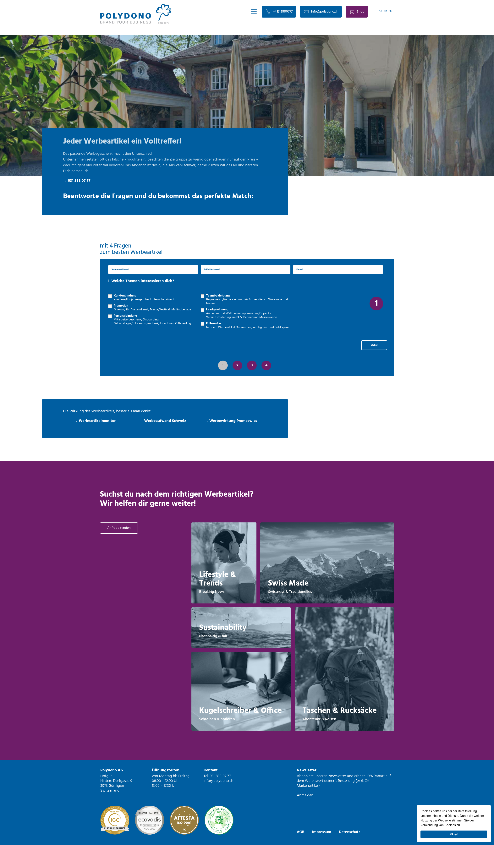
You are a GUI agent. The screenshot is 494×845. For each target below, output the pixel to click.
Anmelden (305, 795)
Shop (360, 11)
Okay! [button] (454, 834)
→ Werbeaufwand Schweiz (162, 421)
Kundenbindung (144, 298)
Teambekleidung (247, 299)
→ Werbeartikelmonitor (95, 421)
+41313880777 (283, 11)
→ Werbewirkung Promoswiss (231, 421)
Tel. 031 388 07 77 (217, 776)
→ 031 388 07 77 (77, 181)
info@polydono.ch (324, 11)
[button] (462, 825)
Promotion (152, 308)
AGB (300, 832)
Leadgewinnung (241, 313)
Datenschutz (349, 832)
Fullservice (248, 325)
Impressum (321, 832)
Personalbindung (152, 319)
